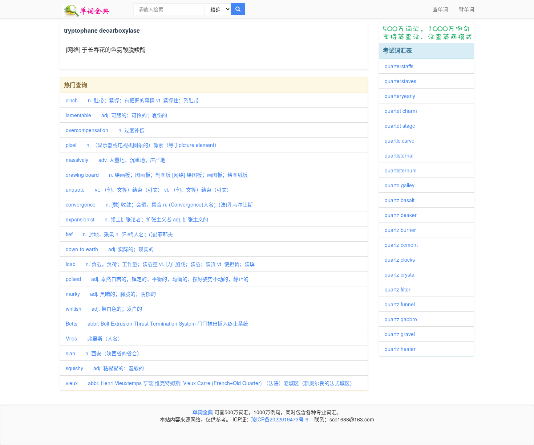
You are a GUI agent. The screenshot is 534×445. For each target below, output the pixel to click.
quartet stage (402, 125)
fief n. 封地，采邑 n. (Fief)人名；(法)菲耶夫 (119, 234)
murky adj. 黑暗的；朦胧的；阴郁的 (111, 293)
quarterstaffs (401, 66)
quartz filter (400, 289)
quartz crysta (402, 274)
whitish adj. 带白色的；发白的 (104, 308)
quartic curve (402, 140)
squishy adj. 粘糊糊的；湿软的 (105, 368)
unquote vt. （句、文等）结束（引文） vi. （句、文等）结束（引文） (149, 189)
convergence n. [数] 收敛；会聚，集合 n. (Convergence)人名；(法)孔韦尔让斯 (159, 204)
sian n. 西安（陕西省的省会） (104, 353)
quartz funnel (402, 304)
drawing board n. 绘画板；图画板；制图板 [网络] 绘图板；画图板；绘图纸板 (157, 174)
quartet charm (403, 110)
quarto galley (402, 185)
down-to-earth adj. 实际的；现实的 (110, 249)
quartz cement (404, 244)
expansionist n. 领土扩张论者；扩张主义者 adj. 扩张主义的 (137, 219)
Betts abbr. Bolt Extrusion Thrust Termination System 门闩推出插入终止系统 (157, 323)
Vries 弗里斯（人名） (94, 338)
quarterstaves (403, 81)
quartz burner (403, 229)
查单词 (440, 9)
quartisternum (403, 170)
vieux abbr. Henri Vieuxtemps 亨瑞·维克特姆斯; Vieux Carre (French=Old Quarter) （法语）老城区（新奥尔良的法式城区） (210, 383)
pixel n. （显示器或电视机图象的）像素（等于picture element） (142, 144)
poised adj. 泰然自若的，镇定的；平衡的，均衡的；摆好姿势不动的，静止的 (157, 278)
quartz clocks (402, 259)
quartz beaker (403, 215)
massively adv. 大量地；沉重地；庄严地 (115, 159)
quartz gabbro (403, 319)
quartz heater (403, 348)
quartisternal (401, 155)
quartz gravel (402, 334)
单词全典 (203, 412)
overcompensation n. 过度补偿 (105, 130)
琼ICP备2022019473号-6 (279, 419)
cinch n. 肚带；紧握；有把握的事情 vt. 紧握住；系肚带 (132, 100)
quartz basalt (402, 200)
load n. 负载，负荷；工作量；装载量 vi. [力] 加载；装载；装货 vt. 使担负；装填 (160, 264)
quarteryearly (402, 95)
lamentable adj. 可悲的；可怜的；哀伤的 (116, 115)
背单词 (466, 9)
